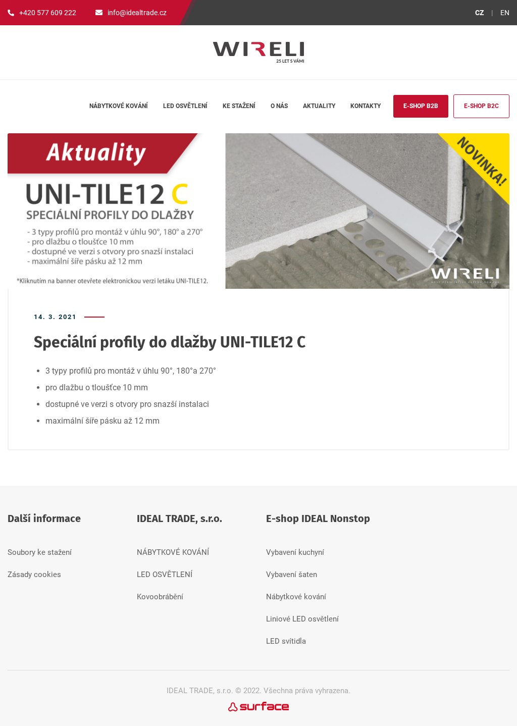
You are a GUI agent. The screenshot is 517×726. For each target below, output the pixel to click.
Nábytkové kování (296, 596)
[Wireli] (258, 52)
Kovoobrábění (160, 596)
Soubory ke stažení (40, 552)
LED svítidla (286, 641)
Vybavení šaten (291, 574)
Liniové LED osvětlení (302, 619)
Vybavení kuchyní (295, 552)
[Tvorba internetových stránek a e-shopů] (258, 705)
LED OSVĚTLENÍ (164, 574)
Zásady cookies (34, 574)
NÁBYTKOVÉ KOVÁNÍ (173, 552)
